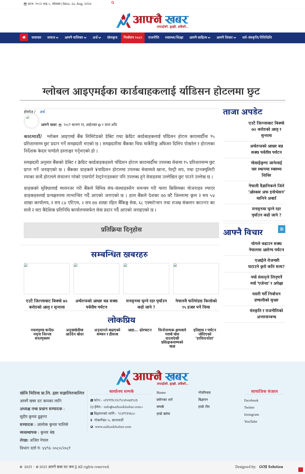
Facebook (251, 400)
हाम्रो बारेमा (163, 414)
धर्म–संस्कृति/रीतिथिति (257, 38)
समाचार (36, 38)
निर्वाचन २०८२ (132, 38)
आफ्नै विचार (224, 38)
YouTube (250, 421)
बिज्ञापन (203, 400)
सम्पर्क (160, 407)
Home (161, 393)
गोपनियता (204, 393)
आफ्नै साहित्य (198, 38)
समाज (51, 38)
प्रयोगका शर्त (164, 400)
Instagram (251, 414)
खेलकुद (112, 38)
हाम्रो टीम (204, 407)
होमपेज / (30, 112)
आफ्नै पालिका (74, 38)
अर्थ (95, 38)
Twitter (249, 407)
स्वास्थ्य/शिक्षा (174, 38)
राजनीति (153, 38)
